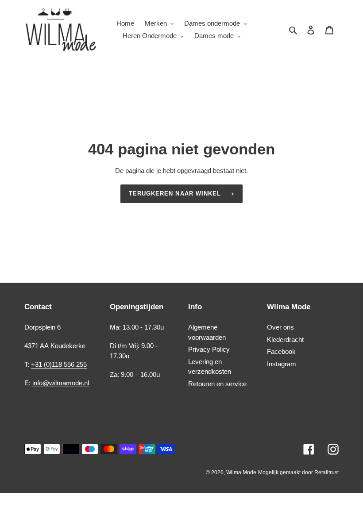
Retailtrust (326, 472)
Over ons (280, 327)
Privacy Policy (209, 349)
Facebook (281, 351)
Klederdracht (285, 339)
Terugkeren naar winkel (175, 193)
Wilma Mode (241, 472)
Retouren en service (217, 384)
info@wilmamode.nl (60, 383)
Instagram (281, 364)
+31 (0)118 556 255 (59, 364)
